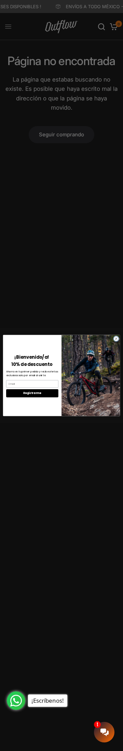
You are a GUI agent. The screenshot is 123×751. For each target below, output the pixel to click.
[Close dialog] (116, 338)
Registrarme (32, 393)
